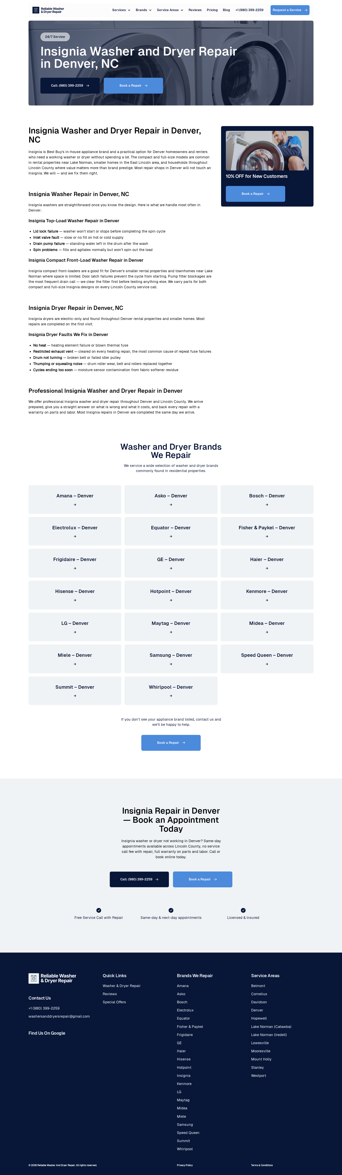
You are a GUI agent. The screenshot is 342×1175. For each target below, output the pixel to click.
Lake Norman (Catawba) (271, 1027)
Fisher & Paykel (190, 1027)
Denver (257, 1010)
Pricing (212, 10)
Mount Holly (261, 1059)
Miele (181, 1116)
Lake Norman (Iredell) (269, 1035)
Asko (181, 994)
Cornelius (259, 994)
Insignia (183, 1075)
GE (179, 1043)
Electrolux (185, 1010)
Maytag (183, 1100)
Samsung (185, 1124)
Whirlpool (185, 1149)
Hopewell (259, 1018)
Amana (183, 986)
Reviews (195, 10)
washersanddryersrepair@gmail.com (59, 1016)
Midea (182, 1108)
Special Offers (114, 1002)
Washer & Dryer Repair (122, 986)
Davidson (259, 1002)
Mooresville (260, 1051)
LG (179, 1092)
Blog (226, 10)
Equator (183, 1018)
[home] (72, 10)
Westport (258, 1075)
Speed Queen (188, 1133)
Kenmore (184, 1084)
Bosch (182, 1002)
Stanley (257, 1067)
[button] (121, 10)
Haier (181, 1051)
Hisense (184, 1059)
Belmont (258, 986)
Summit (183, 1141)
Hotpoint (184, 1067)
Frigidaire (185, 1035)
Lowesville (260, 1043)
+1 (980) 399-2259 (249, 10)
